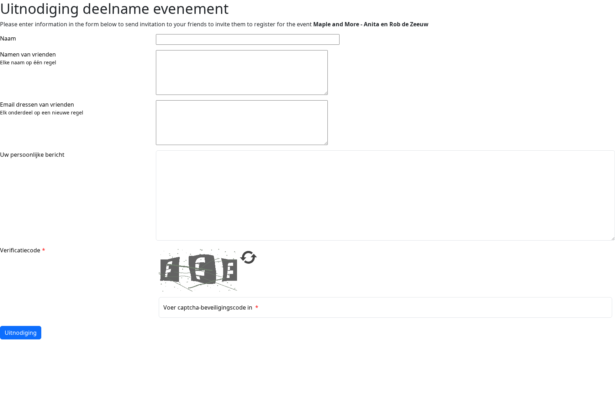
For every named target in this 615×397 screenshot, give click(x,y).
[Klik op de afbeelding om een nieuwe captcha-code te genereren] (198, 269)
